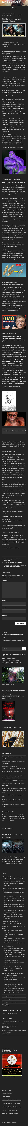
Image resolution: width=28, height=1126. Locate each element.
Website (4, 615)
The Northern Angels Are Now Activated (14, 943)
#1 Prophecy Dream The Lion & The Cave (14, 879)
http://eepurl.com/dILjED (8, 1077)
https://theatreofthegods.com (9, 1110)
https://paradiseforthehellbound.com (11, 1106)
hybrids (6, 566)
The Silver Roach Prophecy (10, 975)
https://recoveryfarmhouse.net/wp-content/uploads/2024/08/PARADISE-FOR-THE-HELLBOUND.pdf (13, 696)
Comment (5, 580)
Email (4, 608)
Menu (14, 7)
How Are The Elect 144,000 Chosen (13, 914)
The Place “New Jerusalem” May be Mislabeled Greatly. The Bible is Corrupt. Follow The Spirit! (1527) (14, 790)
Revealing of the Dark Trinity (9, 996)
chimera (6, 562)
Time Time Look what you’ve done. (12, 982)
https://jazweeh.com (7, 1093)
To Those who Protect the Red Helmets (14, 988)
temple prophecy (15, 566)
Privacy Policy (5, 1005)
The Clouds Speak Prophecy (11, 940)
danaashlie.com (6, 1096)
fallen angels (8, 565)
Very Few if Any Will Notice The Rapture (12, 999)
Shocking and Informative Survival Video (12, 1021)
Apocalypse (7, 559)
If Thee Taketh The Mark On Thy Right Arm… (13, 876)
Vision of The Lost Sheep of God (12, 992)
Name (4, 600)
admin (13, 13)
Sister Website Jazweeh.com (9, 1013)
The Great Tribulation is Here (11, 960)
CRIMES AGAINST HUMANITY (9, 1026)
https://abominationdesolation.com (11, 1103)
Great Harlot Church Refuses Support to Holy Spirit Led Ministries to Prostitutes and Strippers (14, 906)
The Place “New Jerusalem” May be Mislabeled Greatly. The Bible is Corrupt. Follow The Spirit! (14, 968)
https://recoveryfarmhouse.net (10, 1113)
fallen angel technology (15, 563)
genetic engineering (19, 565)
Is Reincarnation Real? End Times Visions (14, 938)
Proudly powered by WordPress (9, 1122)
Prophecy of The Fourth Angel (9, 1002)
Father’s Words (11, 2)
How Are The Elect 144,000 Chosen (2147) (13, 780)
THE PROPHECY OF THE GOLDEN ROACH (12, 973)
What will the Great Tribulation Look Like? (14, 990)
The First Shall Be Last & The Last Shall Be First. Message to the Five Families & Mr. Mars (14, 956)
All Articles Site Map (7, 828)
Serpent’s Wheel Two (7, 946)
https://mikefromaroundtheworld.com (11, 1100)
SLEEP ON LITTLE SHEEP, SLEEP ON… (13, 948)
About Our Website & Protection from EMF (15, 881)
